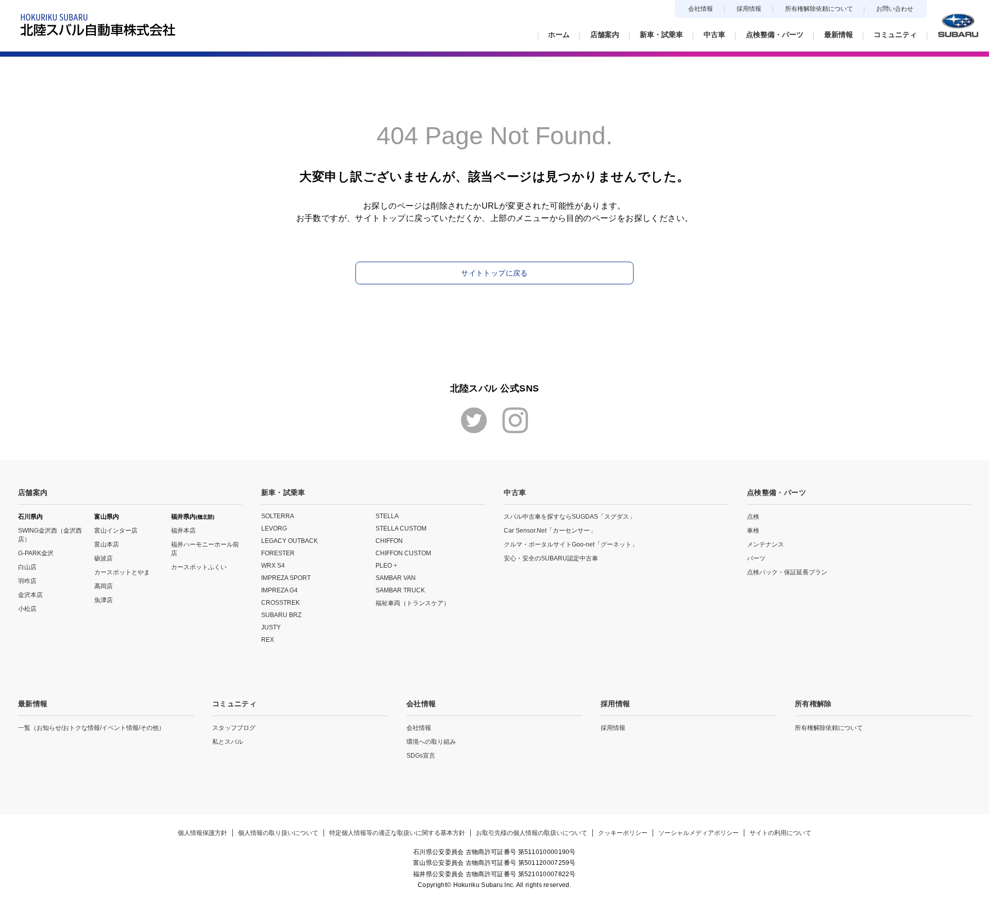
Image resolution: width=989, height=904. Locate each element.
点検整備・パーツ (776, 492)
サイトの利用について (780, 833)
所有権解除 (813, 704)
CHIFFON (389, 540)
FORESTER (278, 553)
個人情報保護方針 (202, 833)
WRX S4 (273, 565)
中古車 (515, 492)
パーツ (756, 558)
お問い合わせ (894, 8)
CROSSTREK (280, 602)
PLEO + (386, 565)
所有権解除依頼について (819, 8)
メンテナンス (765, 544)
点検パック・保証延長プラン (787, 572)
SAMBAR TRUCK (400, 590)
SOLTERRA (277, 516)
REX (267, 639)
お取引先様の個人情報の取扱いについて (531, 833)
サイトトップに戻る (494, 273)
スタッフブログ (233, 727)
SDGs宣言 (420, 755)
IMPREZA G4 (279, 590)
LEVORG (274, 528)
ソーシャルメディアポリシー (698, 833)
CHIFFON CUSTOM (403, 553)
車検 (753, 530)
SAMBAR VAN (396, 578)
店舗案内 (32, 492)
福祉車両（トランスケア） (413, 603)
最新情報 (32, 704)
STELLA (387, 516)
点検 (753, 516)
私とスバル (227, 741)
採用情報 (749, 8)
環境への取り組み (431, 741)
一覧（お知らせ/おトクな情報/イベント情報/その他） (91, 727)
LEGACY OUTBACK (289, 540)
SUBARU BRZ (281, 615)
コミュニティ (234, 704)
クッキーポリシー (622, 833)
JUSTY (271, 627)
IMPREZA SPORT (286, 578)
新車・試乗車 (283, 492)
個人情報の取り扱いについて (278, 833)
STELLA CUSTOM (401, 528)
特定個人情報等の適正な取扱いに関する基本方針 (397, 833)
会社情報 (700, 8)
